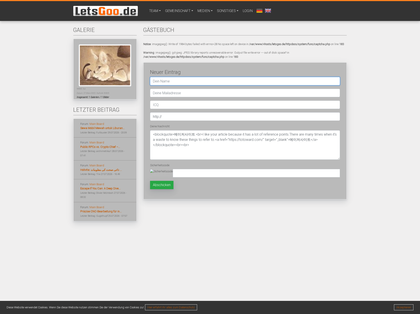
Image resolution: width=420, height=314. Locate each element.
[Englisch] (267, 10)
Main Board (96, 124)
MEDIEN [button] (204, 11)
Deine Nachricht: (160, 126)
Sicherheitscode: (160, 165)
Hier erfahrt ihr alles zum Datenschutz (171, 307)
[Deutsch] (259, 10)
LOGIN (248, 11)
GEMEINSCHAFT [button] (178, 11)
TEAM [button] (153, 11)
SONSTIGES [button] (226, 11)
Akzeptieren (403, 307)
